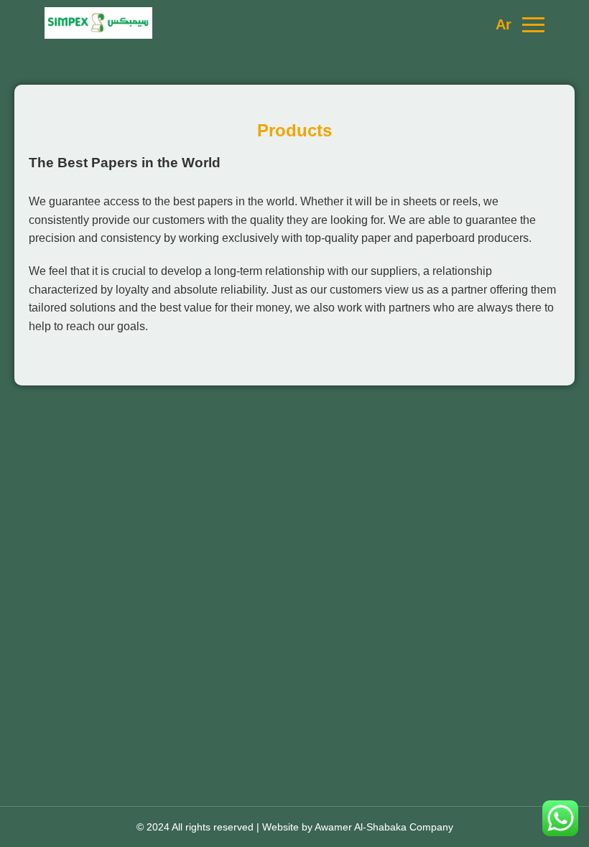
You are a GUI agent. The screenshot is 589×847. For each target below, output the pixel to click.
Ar (503, 24)
